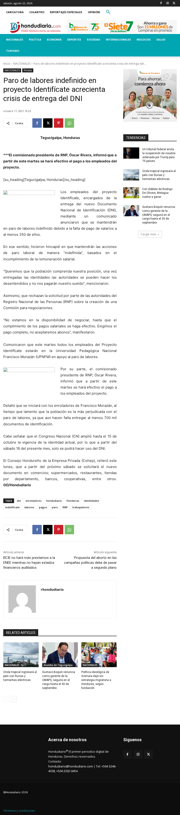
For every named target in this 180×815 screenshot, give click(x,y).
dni (19, 500)
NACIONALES (21, 64)
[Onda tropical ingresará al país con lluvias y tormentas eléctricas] (21, 654)
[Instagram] (167, 3)
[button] (108, 12)
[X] (174, 3)
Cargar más (148, 234)
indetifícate (12, 507)
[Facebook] (161, 3)
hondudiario (54, 500)
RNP (65, 507)
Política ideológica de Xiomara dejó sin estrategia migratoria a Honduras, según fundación (96, 679)
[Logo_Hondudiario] (35, 27)
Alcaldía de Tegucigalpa (58, 665)
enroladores (33, 500)
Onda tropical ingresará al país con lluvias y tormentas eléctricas (20, 676)
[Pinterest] (58, 123)
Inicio (6, 64)
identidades (91, 500)
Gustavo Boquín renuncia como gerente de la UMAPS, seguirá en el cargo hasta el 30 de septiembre (58, 679)
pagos (43, 507)
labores (29, 507)
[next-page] (14, 699)
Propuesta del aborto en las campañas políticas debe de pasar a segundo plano (90, 563)
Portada (28, 70)
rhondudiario (52, 589)
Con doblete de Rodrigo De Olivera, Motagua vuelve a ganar (157, 193)
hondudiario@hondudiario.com (70, 766)
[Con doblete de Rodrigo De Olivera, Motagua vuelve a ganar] (131, 192)
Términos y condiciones (19, 811)
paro (55, 507)
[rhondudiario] (22, 599)
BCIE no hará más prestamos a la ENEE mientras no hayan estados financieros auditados (29, 563)
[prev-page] (6, 699)
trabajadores (80, 507)
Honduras (73, 500)
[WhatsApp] (69, 123)
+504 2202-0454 (67, 771)
